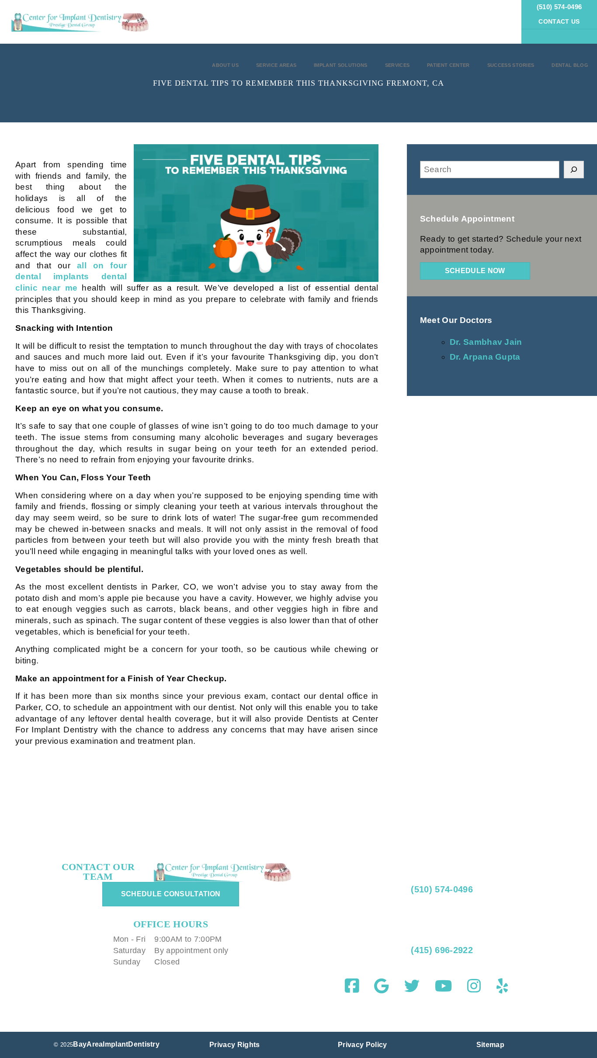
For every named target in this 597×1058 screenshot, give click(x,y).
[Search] (574, 169)
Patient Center (448, 65)
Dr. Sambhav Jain (486, 342)
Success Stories (511, 65)
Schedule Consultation (171, 894)
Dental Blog (570, 65)
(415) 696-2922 (440, 950)
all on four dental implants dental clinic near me (71, 276)
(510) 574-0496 (559, 6)
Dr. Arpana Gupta (485, 356)
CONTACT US (559, 21)
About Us (225, 65)
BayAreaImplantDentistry (116, 1044)
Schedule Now (475, 270)
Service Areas (276, 65)
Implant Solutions (340, 65)
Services (397, 65)
